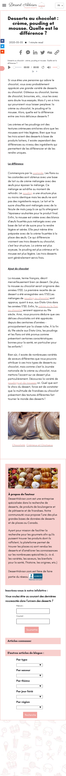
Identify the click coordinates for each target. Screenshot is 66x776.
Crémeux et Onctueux (39, 445)
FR (59, 5)
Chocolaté (18, 445)
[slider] (17, 67)
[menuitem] (34, 71)
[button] (2, 68)
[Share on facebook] (3, 41)
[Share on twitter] (3, 46)
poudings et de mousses (22, 382)
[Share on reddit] (3, 52)
